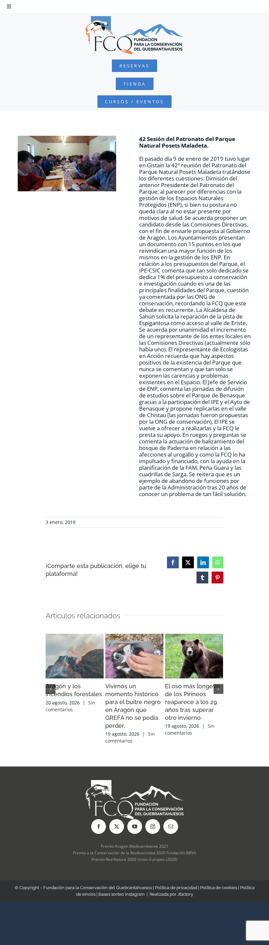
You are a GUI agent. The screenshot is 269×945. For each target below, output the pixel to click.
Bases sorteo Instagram (121, 894)
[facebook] (98, 826)
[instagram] (152, 826)
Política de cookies (218, 887)
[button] (50, 689)
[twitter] (116, 826)
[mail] (170, 826)
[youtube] (134, 826)
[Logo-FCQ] (134, 19)
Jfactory (185, 894)
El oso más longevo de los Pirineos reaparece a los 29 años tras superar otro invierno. (192, 702)
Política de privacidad (176, 887)
